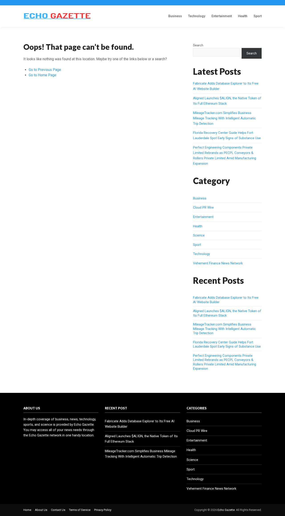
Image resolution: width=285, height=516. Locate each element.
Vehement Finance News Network (218, 263)
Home (27, 510)
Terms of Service (79, 510)
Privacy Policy (102, 510)
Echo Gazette (226, 510)
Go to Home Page (42, 75)
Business (175, 16)
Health (242, 16)
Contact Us (58, 510)
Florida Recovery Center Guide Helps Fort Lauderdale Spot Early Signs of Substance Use (227, 344)
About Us (41, 510)
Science (199, 235)
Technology (196, 16)
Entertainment (222, 16)
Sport (258, 16)
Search (198, 45)
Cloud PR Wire (203, 207)
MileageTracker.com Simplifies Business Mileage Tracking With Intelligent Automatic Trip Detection (224, 118)
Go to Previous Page (45, 70)
